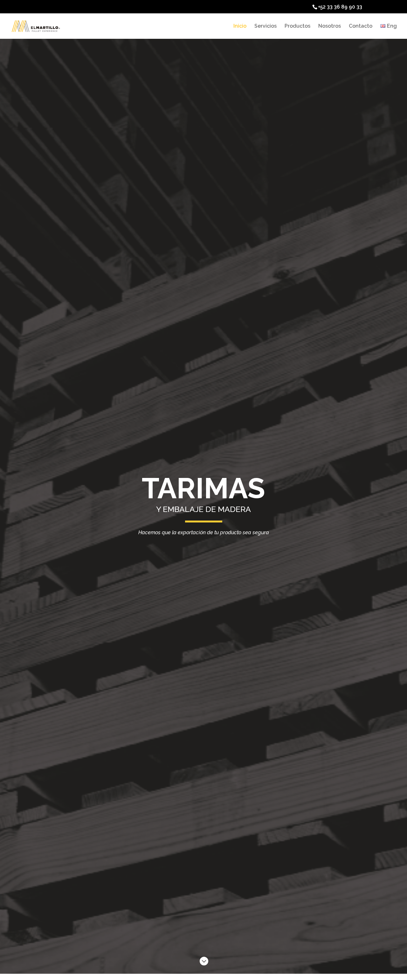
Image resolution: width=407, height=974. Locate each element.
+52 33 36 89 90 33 (340, 7)
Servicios (265, 26)
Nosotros (329, 26)
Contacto (360, 26)
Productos (297, 26)
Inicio (239, 26)
